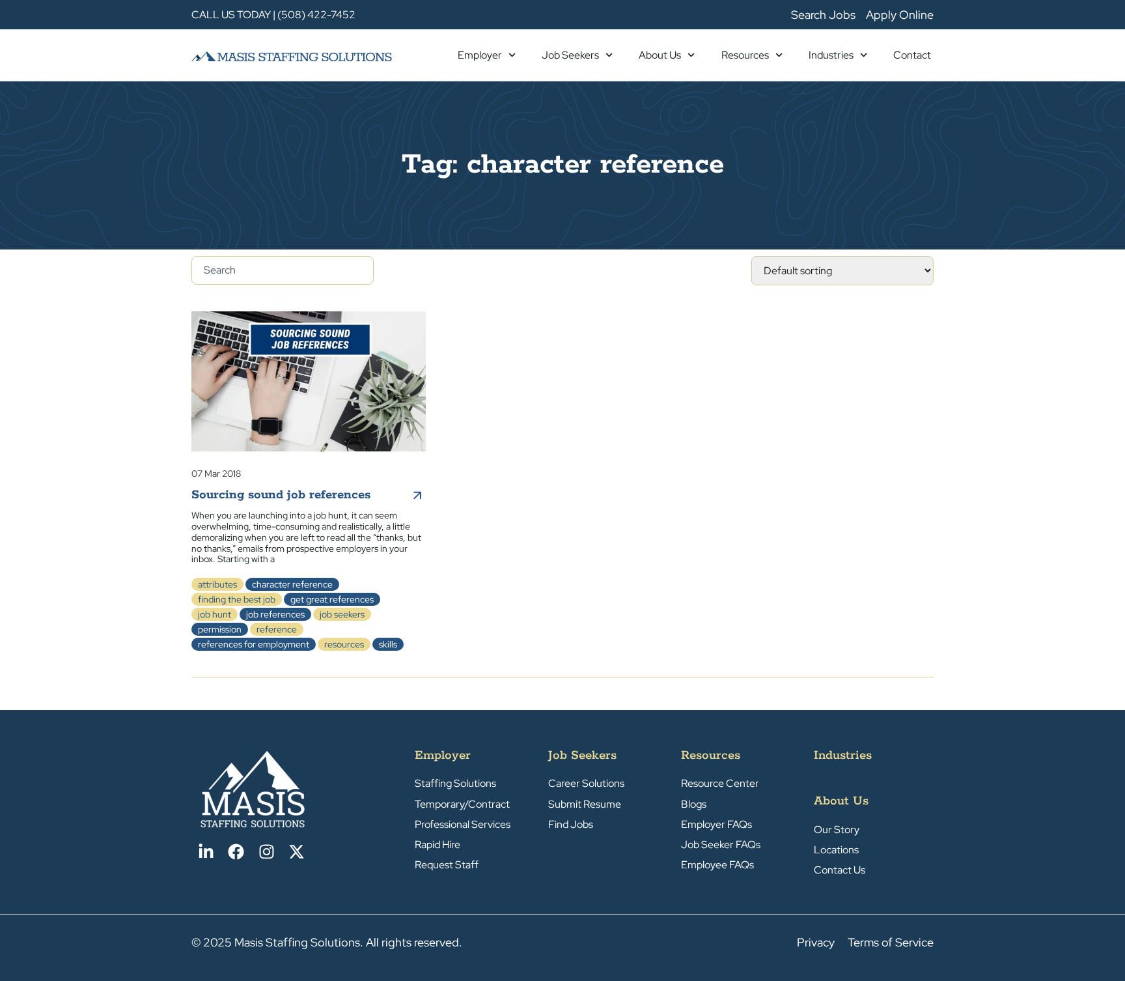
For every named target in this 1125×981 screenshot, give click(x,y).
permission (220, 629)
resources (344, 644)
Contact (912, 55)
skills (388, 644)
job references (275, 614)
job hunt (214, 614)
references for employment (253, 644)
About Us (660, 55)
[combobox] (282, 270)
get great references (332, 599)
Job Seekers (570, 55)
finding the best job (236, 599)
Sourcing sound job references (280, 495)
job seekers (342, 614)
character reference (292, 584)
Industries (831, 55)
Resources (745, 55)
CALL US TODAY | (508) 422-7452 (273, 14)
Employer (480, 55)
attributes (217, 584)
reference (277, 629)
